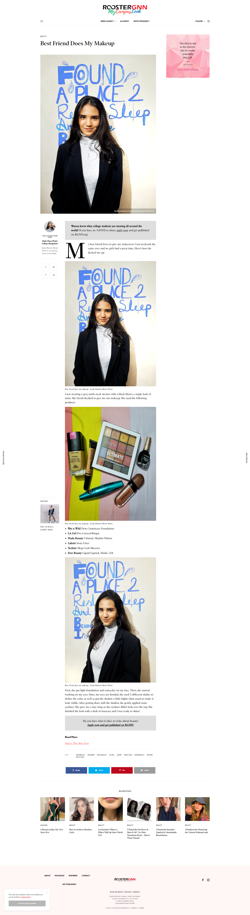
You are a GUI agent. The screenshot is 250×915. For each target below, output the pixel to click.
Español (136, 892)
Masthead (59, 876)
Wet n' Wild (80, 757)
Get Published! (69, 884)
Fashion (43, 825)
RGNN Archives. (116, 892)
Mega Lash (128, 755)
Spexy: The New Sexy (77, 743)
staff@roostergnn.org (125, 903)
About (47, 876)
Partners (73, 876)
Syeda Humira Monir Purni (50, 236)
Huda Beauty (102, 755)
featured (91, 755)
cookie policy (25, 897)
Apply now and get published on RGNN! (110, 725)
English (127, 892)
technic (150, 755)
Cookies (133, 908)
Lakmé (119, 755)
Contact (86, 876)
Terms (141, 908)
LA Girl (111, 755)
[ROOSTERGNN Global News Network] (125, 10)
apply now (122, 230)
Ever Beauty (80, 755)
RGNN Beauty (139, 755)
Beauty (43, 36)
